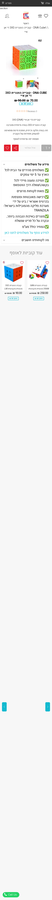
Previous (4, 706)
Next (47, 706)
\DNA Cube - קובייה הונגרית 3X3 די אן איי (25, 30)
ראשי (26, 23)
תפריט (8, 3)
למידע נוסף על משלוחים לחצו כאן (27, 232)
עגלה (47, 3)
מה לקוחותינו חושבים (35, 240)
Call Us (12, 895)
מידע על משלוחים (37, 164)
